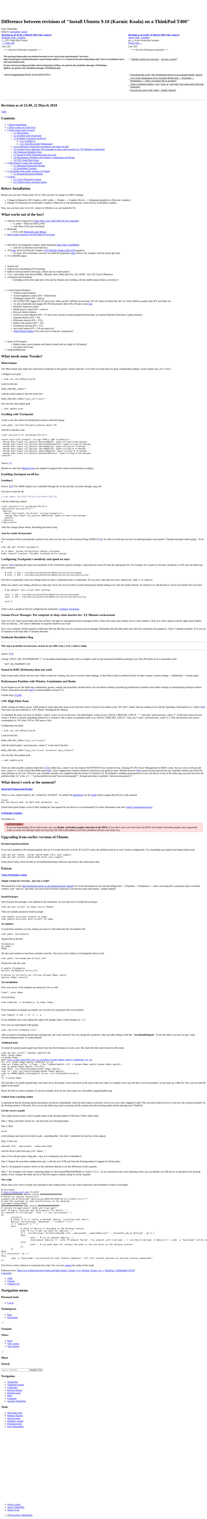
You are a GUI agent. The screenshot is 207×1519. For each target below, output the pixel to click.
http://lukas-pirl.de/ (16, 1192)
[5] (11, 654)
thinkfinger (78, 795)
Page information (15, 1426)
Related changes (15, 1415)
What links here (14, 1413)
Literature (12, 1398)
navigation (15, 31)
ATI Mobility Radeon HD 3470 (60, 250)
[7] (46, 767)
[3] (99, 539)
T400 (3, 111)
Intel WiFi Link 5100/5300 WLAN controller (56, 221)
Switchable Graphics (11, 813)
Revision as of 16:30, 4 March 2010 (19, 35)
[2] (11, 486)
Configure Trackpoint (68, 609)
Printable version (15, 1421)
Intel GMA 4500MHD (67, 245)
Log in (10, 1303)
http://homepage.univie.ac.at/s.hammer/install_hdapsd (47, 886)
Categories (6, 1273)
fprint (93, 795)
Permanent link (14, 1424)
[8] (49, 770)
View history (13, 1346)
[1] (10, 463)
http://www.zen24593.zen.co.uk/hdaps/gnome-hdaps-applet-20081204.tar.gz (49, 1060)
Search (5, 1363)
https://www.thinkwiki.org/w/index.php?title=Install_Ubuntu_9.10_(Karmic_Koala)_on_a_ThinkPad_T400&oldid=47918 (75, 1270)
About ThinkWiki (15, 1507)
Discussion (12, 1317)
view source (45, 35)
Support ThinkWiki (16, 1401)
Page (9, 1314)
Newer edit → (135, 43)
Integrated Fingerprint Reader (17, 789)
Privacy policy (14, 1504)
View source (13, 1343)
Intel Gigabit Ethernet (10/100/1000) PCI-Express (31, 234)
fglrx (14, 250)
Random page (14, 1393)
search (24, 31)
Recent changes (14, 1390)
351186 (18, 695)
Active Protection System (14, 875)
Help (9, 1395)
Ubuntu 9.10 (13, 1284)
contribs (21, 37)
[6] (202, 707)
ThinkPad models (15, 1384)
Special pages (13, 1418)
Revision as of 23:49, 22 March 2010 (146, 35)
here (90, 304)
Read (9, 1341)
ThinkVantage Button (23, 331)
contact (68, 1265)
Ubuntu (11, 1281)
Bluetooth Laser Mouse (35, 232)
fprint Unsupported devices (139, 807)
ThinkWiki (12, 1382)
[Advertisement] (56, 8)
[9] (138, 770)
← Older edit (8, 43)
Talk (13, 37)
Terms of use (13, 1510)
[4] (11, 565)
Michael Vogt (28, 468)
